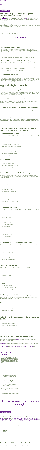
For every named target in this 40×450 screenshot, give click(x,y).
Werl (0, 443)
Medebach (22, 440)
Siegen (10, 442)
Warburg (30, 442)
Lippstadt (1, 440)
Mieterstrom (20, 363)
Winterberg (5, 443)
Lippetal (4, 440)
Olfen (12, 441)
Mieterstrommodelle (29, 363)
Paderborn (17, 441)
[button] (3, 15)
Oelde (10, 441)
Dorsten (9, 438)
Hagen (9, 439)
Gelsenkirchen (2, 439)
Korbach (37, 439)
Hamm (16, 439)
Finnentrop (31, 438)
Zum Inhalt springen (3, 0)
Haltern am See (12, 439)
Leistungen (3, 9)
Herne (25, 439)
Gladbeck (38, 438)
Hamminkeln (19, 439)
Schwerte (1, 442)
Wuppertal (11, 443)
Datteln (6, 438)
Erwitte (24, 438)
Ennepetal (20, 438)
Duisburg (15, 438)
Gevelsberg (35, 438)
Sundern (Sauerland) (24, 442)
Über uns (3, 12)
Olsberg (14, 441)
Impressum (3, 25)
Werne (3, 443)
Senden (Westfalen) (6, 442)
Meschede (26, 440)
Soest (12, 442)
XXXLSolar (4, 446)
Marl (20, 440)
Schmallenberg (35, 441)
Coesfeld (3, 438)
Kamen (35, 439)
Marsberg (17, 440)
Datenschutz (3, 22)
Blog (4, 19)
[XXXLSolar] (6, 4)
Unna (28, 442)
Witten (9, 443)
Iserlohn (32, 439)
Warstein (33, 442)
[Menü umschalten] (4, 17)
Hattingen (22, 439)
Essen (26, 438)
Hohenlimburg (29, 439)
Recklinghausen (22, 441)
